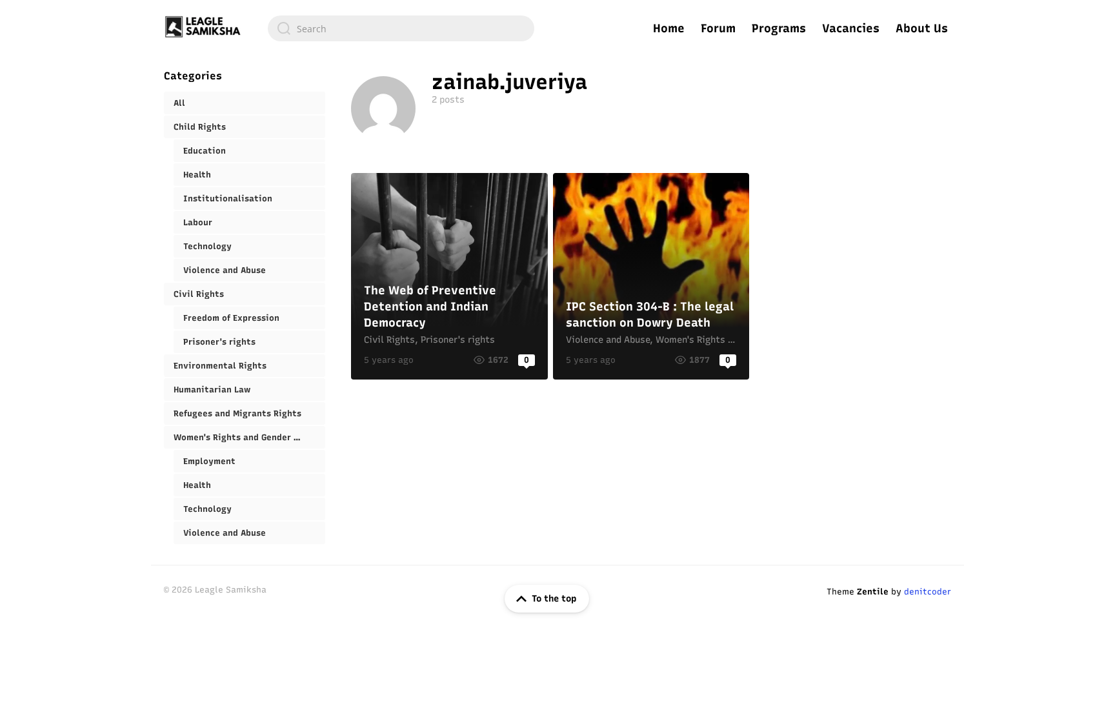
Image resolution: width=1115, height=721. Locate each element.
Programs (779, 28)
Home (669, 28)
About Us (922, 28)
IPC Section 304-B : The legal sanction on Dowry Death (651, 276)
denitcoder (927, 591)
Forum (718, 28)
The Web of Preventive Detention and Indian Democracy (449, 276)
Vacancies (850, 28)
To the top (554, 598)
